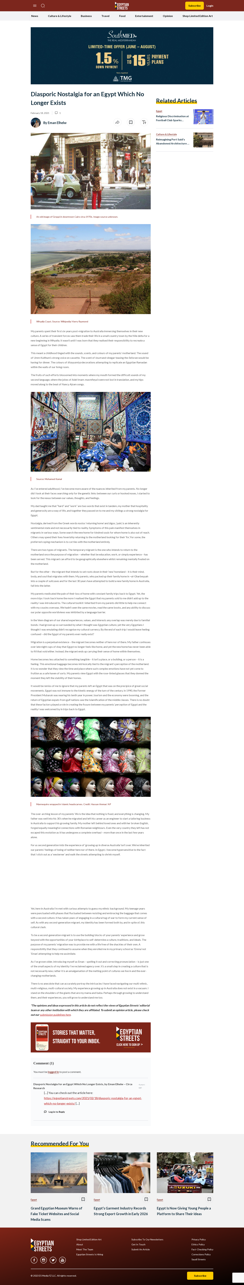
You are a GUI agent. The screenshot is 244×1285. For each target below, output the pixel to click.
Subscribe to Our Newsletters (147, 1239)
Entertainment (144, 15)
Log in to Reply (57, 1111)
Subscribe (194, 5)
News (34, 15)
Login (209, 5)
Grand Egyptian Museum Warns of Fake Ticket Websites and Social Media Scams (56, 1213)
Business (86, 15)
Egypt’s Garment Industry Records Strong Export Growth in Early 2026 (121, 1211)
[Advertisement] (56, 881)
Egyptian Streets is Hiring (89, 1254)
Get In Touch (138, 1244)
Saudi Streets (199, 1259)
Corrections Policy (201, 1254)
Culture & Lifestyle (59, 15)
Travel (105, 15)
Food (122, 15)
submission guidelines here (55, 1014)
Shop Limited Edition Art (198, 15)
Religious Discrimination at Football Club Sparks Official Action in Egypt (172, 118)
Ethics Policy (198, 1244)
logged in (53, 1071)
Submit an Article (140, 1249)
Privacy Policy (199, 1239)
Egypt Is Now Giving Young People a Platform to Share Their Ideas (184, 1211)
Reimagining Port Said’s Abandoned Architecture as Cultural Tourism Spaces (173, 141)
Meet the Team (84, 1249)
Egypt (159, 111)
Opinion (168, 15)
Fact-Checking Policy (202, 1249)
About (79, 1244)
